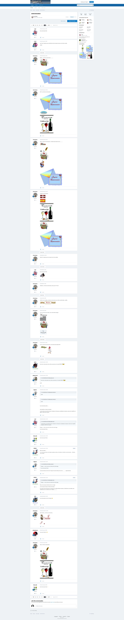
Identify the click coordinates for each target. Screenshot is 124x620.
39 (37, 25)
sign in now (52, 602)
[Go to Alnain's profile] (88, 20)
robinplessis (35, 530)
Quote (43, 37)
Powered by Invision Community (62, 618)
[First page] (31, 25)
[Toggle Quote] (41, 392)
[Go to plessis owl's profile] (35, 379)
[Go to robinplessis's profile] (35, 534)
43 (44, 25)
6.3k (35, 444)
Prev (33, 25)
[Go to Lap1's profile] (35, 32)
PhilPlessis (91, 22)
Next (49, 25)
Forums (31, 7)
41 (41, 25)
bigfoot (35, 389)
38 (35, 25)
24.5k (36, 457)
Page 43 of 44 (55, 25)
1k (35, 538)
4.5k (35, 371)
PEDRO (36, 16)
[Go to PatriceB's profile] (35, 439)
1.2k (35, 64)
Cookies (68, 616)
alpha (35, 362)
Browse (32, 5)
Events (36, 7)
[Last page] (51, 25)
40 (39, 25)
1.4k (35, 37)
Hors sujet (40, 17)
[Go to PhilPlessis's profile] (88, 23)
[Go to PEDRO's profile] (32, 17)
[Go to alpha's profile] (35, 365)
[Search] (93, 5)
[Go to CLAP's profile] (35, 45)
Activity (36, 5)
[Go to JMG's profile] (35, 500)
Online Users (43, 7)
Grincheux (35, 55)
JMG (35, 496)
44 (46, 25)
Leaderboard (41, 5)
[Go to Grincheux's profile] (35, 59)
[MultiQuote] (40, 37)
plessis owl (35, 375)
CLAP (35, 41)
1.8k (35, 49)
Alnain (90, 19)
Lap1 (35, 28)
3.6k (35, 398)
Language (56, 616)
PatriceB (35, 435)
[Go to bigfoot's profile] (35, 393)
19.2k (35, 504)
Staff (39, 7)
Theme (60, 616)
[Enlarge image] (42, 275)
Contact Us (64, 616)
